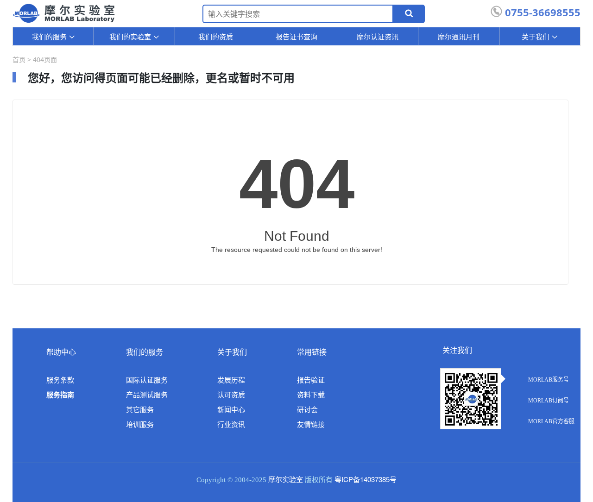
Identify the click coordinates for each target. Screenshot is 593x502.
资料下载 (311, 395)
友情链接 (311, 424)
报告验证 (311, 380)
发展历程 (231, 380)
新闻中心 (231, 410)
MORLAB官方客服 (551, 421)
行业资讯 (231, 424)
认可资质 (231, 395)
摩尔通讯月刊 (458, 36)
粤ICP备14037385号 (365, 479)
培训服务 (140, 424)
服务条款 (60, 380)
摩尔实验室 (285, 479)
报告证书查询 (296, 36)
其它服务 (140, 410)
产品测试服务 (147, 395)
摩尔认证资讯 (377, 36)
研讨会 (307, 410)
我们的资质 (215, 36)
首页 (19, 59)
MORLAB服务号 (548, 379)
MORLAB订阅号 (548, 400)
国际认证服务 (147, 380)
